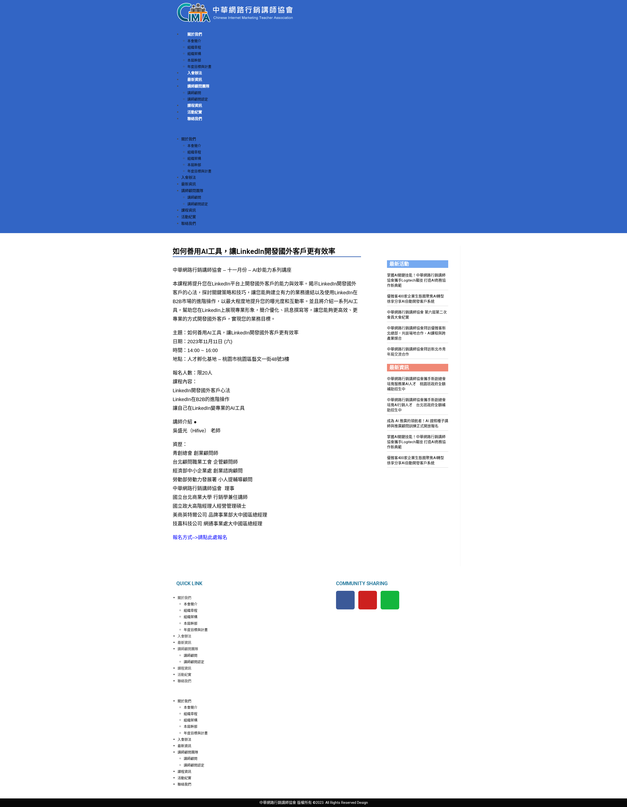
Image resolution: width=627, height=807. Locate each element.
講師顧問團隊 (198, 86)
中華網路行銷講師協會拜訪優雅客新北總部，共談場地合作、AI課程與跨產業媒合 (416, 333)
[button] (313, 129)
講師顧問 (194, 93)
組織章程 (194, 47)
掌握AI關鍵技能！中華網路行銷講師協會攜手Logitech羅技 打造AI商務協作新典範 (416, 280)
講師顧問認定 (197, 99)
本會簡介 (194, 41)
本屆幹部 (194, 60)
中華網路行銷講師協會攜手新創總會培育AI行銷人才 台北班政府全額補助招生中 (416, 405)
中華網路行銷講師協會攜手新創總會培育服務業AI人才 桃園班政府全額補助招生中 (416, 384)
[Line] (390, 600)
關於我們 (194, 34)
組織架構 (194, 54)
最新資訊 (194, 79)
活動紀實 (194, 112)
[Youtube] (367, 600)
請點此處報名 (212, 537)
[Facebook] (345, 600)
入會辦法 (194, 73)
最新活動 (399, 264)
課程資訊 (194, 105)
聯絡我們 (194, 119)
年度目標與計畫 (199, 67)
